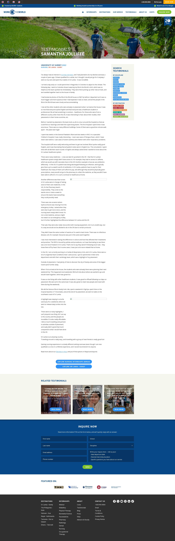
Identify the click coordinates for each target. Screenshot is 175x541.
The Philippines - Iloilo (120, 110)
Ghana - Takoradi (118, 107)
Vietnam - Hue (117, 112)
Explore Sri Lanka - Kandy (74, 366)
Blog (78, 511)
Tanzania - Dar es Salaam (120, 116)
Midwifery (116, 77)
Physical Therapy (118, 86)
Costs (151, 12)
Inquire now (164, 12)
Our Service (118, 12)
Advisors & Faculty (83, 520)
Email (97, 508)
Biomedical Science (118, 84)
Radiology (116, 90)
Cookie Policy (99, 516)
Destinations (104, 12)
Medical (115, 79)
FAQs (78, 517)
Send (87, 467)
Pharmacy (116, 88)
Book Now (169, 2)
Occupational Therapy (119, 92)
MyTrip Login (158, 2)
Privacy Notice (100, 519)
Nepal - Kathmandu (118, 114)
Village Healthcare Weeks (120, 99)
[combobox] (111, 439)
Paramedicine (117, 97)
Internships (91, 12)
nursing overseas (67, 75)
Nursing (44, 67)
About (79, 501)
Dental (115, 95)
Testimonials (131, 12)
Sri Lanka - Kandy (55, 67)
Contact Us (100, 501)
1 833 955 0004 (145, 2)
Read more (56, 409)
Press (79, 514)
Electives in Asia (61, 352)
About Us (143, 12)
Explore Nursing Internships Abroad (74, 362)
